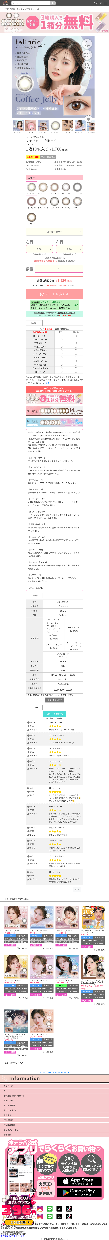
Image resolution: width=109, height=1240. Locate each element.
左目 (29, 242)
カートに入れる (57, 293)
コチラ (46, 383)
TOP (7, 9)
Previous (10, 127)
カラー (31, 177)
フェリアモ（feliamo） (30, 9)
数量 (29, 268)
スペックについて (54, 700)
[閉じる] (34, 1190)
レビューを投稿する (54, 714)
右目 (59, 242)
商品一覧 (15, 9)
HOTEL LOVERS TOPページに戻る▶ (54, 1072)
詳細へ (76, 306)
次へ (77, 889)
